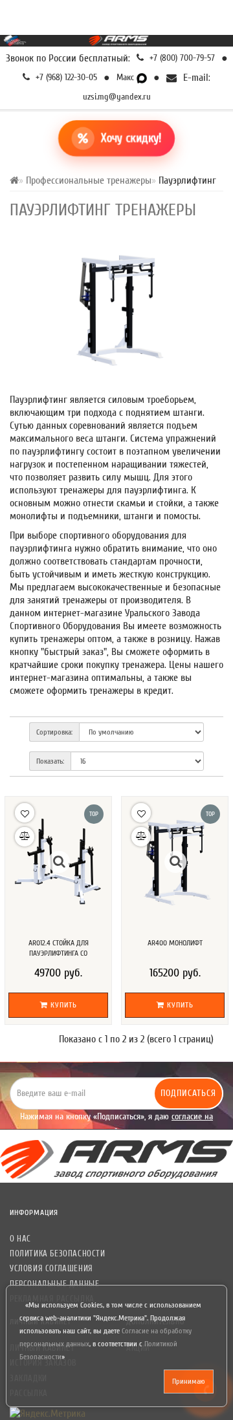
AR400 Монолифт (175, 942)
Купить (62, 1004)
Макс (126, 77)
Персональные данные (54, 1284)
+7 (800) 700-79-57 (181, 57)
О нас (20, 1238)
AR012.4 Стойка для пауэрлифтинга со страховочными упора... (58, 953)
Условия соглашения (51, 1268)
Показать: (50, 761)
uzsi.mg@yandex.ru (117, 96)
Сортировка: (54, 732)
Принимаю (188, 1381)
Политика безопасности (57, 1253)
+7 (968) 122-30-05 (65, 77)
